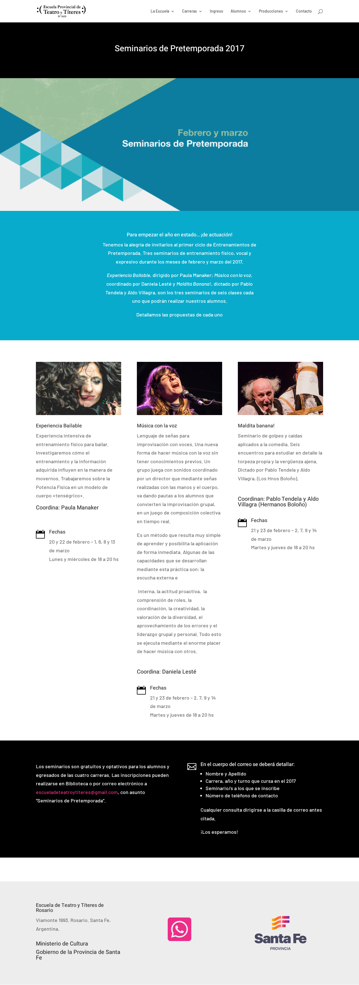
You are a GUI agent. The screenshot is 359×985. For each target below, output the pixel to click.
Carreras (189, 11)
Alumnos (238, 11)
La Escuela (160, 11)
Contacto (304, 11)
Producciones (271, 11)
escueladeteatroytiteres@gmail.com (77, 792)
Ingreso (216, 11)
